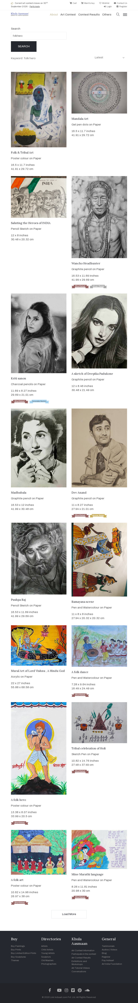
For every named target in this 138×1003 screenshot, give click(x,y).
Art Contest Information (83, 950)
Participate (35, 6)
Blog (104, 953)
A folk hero (18, 800)
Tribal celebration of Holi (89, 748)
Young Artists (48, 953)
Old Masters (47, 960)
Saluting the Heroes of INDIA (30, 223)
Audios (105, 950)
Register (123, 6)
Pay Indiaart (108, 960)
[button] (118, 14)
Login (109, 6)
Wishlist (105, 3)
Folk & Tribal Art (22, 152)
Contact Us (121, 3)
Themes (15, 960)
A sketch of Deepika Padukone (92, 374)
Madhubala (18, 492)
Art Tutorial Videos (81, 968)
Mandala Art (80, 119)
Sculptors (46, 957)
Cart (74, 3)
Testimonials (108, 946)
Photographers (48, 964)
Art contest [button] (68, 14)
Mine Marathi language (88, 874)
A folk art (17, 880)
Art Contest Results (81, 958)
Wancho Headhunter (86, 263)
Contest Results (89, 14)
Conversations (79, 971)
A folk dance (80, 672)
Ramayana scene (83, 602)
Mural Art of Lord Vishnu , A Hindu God (38, 671)
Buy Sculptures (18, 957)
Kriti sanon (18, 378)
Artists (44, 946)
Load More (69, 914)
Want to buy (89, 3)
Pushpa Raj (18, 600)
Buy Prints (16, 950)
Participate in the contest (84, 954)
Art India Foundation (112, 964)
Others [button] (106, 14)
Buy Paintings (18, 946)
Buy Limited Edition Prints (23, 953)
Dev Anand (79, 492)
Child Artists (47, 950)
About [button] (54, 14)
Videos (113, 950)
